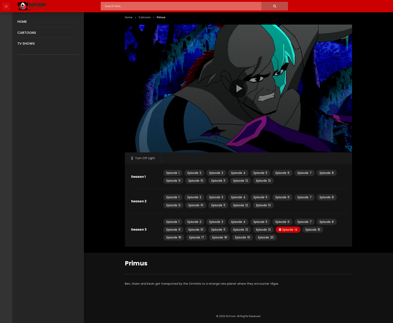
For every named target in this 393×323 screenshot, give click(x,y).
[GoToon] (31, 6)
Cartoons (26, 32)
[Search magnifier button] (274, 6)
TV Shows (26, 43)
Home (22, 21)
